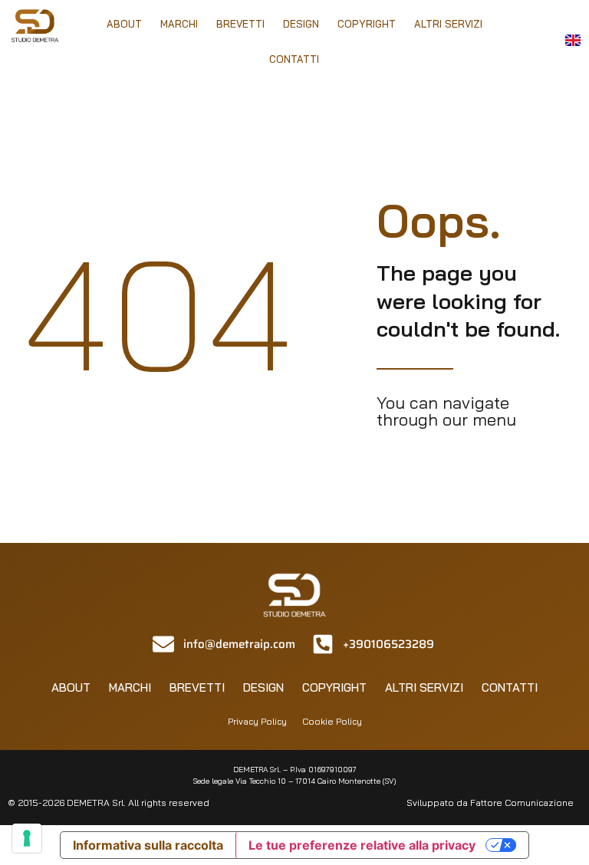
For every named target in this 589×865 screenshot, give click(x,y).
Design (301, 24)
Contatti (294, 59)
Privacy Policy (257, 721)
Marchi (179, 24)
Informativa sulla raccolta (148, 845)
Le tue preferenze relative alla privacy (361, 845)
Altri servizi (448, 24)
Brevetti (240, 24)
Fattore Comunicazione (522, 802)
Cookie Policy (332, 721)
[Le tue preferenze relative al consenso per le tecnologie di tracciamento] (26, 838)
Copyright (366, 24)
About (124, 24)
